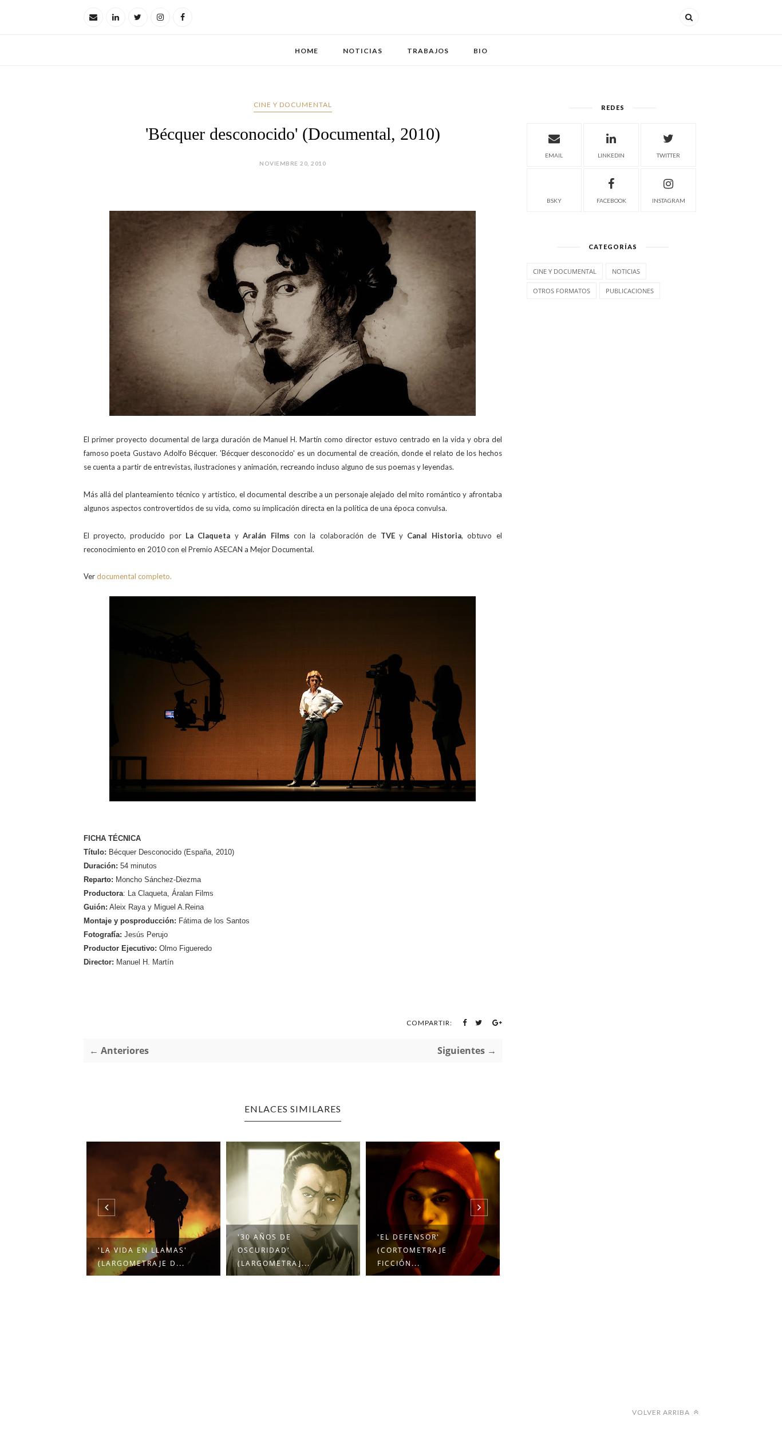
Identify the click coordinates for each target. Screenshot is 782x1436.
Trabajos (428, 50)
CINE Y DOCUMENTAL (293, 104)
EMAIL (554, 155)
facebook (611, 200)
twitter (668, 155)
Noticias (362, 50)
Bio (480, 50)
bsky (554, 200)
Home (306, 50)
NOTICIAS (626, 271)
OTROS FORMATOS (561, 290)
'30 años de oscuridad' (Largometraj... (274, 1250)
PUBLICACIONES (630, 290)
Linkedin (611, 155)
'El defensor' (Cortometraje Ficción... (412, 1250)
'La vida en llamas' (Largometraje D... (142, 1256)
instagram (668, 200)
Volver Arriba (662, 1412)
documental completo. (134, 576)
